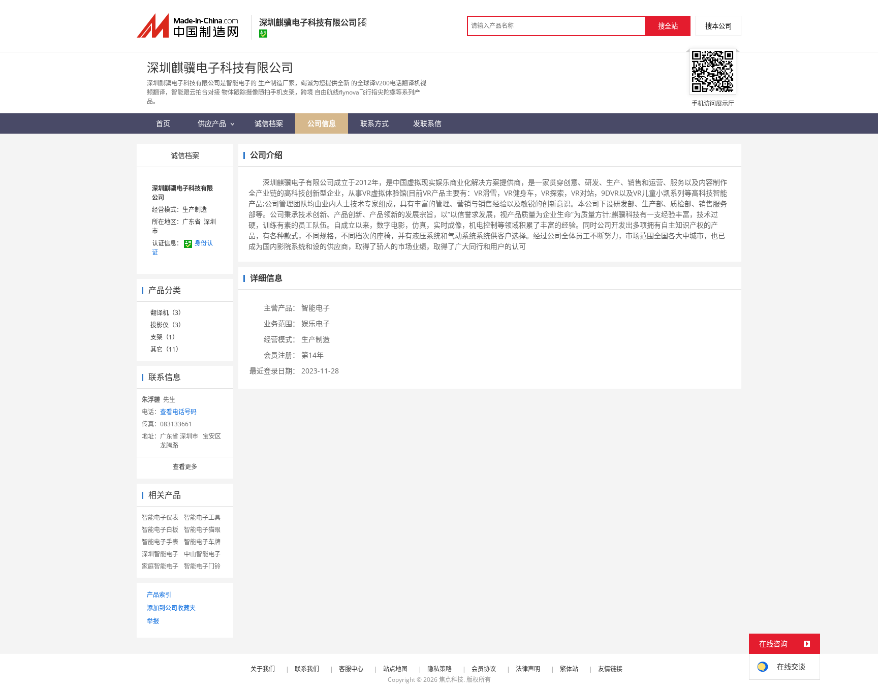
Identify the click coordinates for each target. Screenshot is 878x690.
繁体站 (569, 669)
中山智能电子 (202, 554)
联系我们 (307, 669)
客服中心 (351, 669)
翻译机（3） (167, 312)
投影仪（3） (167, 325)
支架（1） (164, 337)
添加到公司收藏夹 (171, 608)
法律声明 (528, 669)
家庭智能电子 (160, 566)
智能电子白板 (160, 529)
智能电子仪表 (160, 517)
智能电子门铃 (202, 566)
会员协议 (484, 669)
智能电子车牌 (202, 542)
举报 (153, 621)
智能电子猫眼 (202, 529)
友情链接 (610, 669)
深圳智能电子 (160, 554)
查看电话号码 (178, 411)
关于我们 (262, 669)
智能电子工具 (202, 517)
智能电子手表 (160, 542)
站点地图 (395, 669)
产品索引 (159, 594)
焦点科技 (451, 679)
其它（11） (166, 349)
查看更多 (185, 466)
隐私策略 (439, 669)
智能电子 (315, 307)
